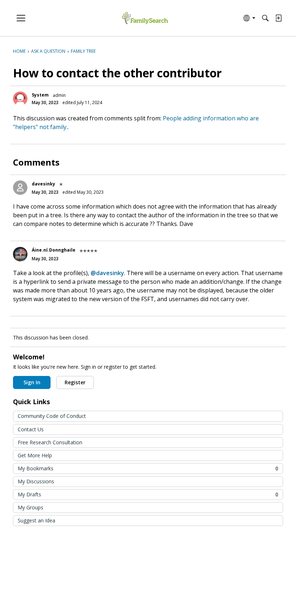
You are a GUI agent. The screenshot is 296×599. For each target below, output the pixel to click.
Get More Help (35, 455)
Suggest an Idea (36, 520)
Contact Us (31, 429)
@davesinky (107, 273)
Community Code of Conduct (52, 415)
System (40, 95)
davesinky (43, 184)
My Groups (30, 507)
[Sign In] (278, 18)
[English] (145, 18)
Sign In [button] (31, 382)
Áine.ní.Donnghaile (53, 250)
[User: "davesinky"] (20, 187)
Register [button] (75, 382)
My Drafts (148, 494)
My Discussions (36, 481)
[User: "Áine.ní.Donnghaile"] (20, 254)
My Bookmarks (148, 468)
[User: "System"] (20, 98)
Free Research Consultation (50, 442)
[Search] (265, 18)
